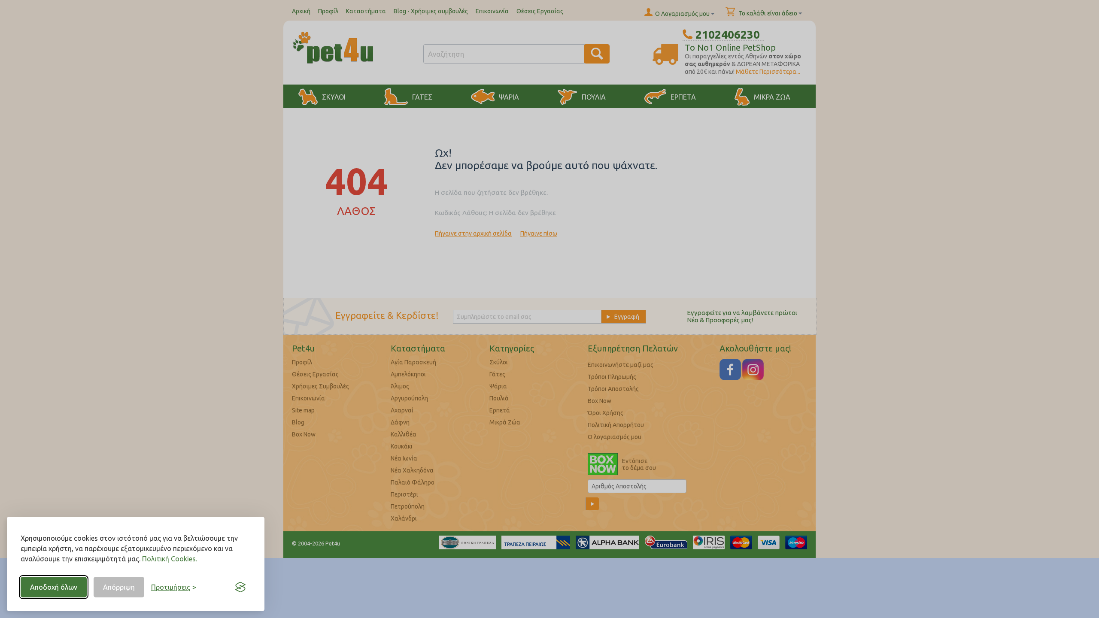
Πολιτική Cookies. (169, 559)
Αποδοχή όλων (53, 587)
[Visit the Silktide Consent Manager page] (240, 587)
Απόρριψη (119, 587)
